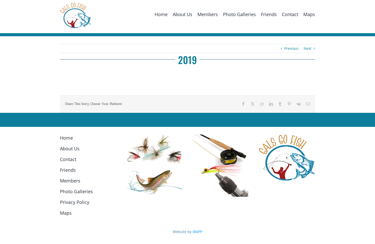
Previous (291, 48)
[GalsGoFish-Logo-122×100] (75, 4)
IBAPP (197, 231)
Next (307, 48)
